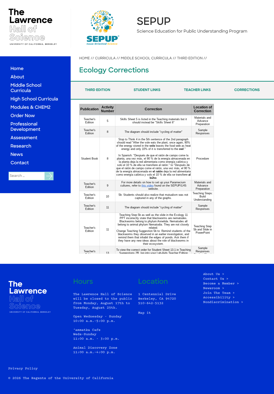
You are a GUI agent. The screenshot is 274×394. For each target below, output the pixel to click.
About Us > (213, 274)
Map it (144, 313)
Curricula (105, 58)
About (17, 77)
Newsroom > (213, 288)
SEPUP (154, 22)
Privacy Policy (23, 368)
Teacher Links (197, 90)
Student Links (147, 90)
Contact (19, 163)
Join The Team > (219, 293)
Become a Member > (221, 283)
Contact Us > (215, 279)
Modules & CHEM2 (30, 108)
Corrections (247, 90)
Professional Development (25, 127)
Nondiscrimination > (223, 302)
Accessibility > (219, 297)
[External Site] (35, 27)
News (16, 155)
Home (17, 69)
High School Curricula (34, 99)
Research (20, 146)
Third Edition (190, 58)
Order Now (22, 116)
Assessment (23, 138)
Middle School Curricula (25, 88)
